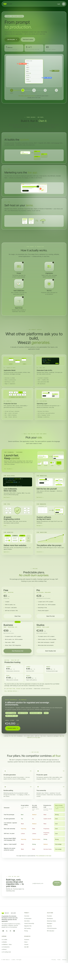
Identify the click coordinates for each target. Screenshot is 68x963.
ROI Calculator (50, 930)
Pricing (26, 930)
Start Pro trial (50, 616)
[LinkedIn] (3, 930)
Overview (26, 916)
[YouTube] (14, 930)
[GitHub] (10, 930)
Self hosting (27, 928)
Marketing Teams (51, 921)
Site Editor (27, 921)
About (25, 942)
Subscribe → (57, 883)
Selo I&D (26, 947)
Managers (49, 923)
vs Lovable (4, 939)
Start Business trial (17, 651)
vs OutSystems (5, 947)
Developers (50, 918)
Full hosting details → (11, 691)
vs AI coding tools (6, 952)
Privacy (54, 959)
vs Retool (4, 949)
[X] (6, 930)
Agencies (49, 926)
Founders (49, 916)
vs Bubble (4, 942)
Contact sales (13, 728)
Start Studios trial (50, 651)
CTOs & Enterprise (52, 928)
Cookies (64, 959)
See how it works (28, 39)
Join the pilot (12, 39)
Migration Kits (27, 926)
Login (58, 4)
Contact (26, 944)
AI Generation (27, 918)
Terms (59, 959)
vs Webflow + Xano (7, 944)
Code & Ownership (29, 923)
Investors (26, 939)
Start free (17, 616)
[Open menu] (63, 4)
